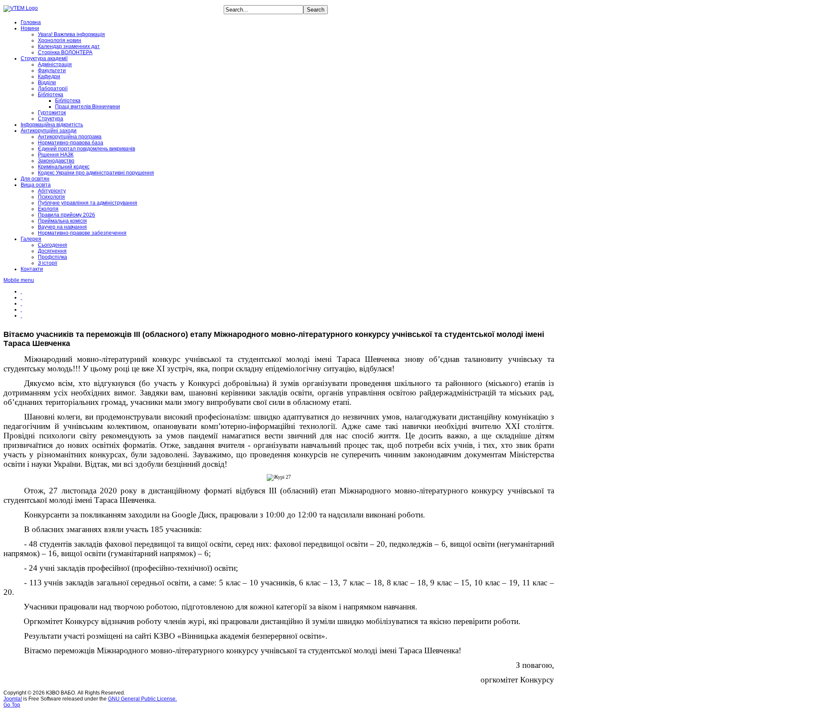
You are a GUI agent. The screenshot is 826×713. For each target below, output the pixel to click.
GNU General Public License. (142, 699)
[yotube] (21, 297)
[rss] (21, 303)
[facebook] (21, 291)
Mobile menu (18, 280)
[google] (21, 315)
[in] (21, 309)
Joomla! (12, 699)
